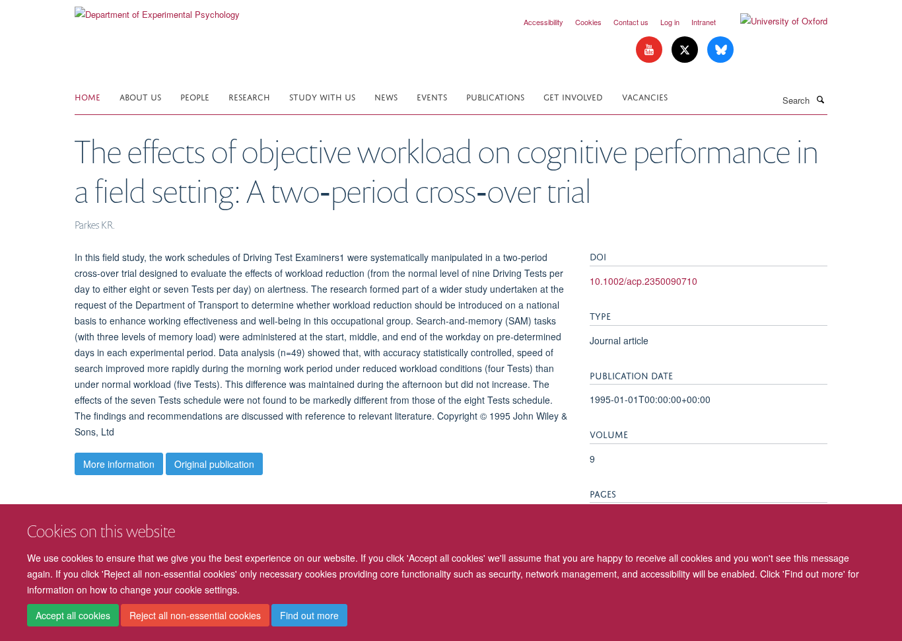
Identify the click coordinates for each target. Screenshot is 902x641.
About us (140, 96)
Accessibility (543, 22)
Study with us (322, 96)
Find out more (309, 615)
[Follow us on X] (686, 50)
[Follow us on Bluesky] (720, 50)
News (386, 96)
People (194, 96)
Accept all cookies (73, 615)
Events (432, 96)
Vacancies (645, 96)
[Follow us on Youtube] (650, 50)
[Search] (820, 99)
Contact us (630, 22)
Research (249, 96)
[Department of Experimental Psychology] (157, 9)
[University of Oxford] (773, 21)
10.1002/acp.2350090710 (643, 280)
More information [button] (119, 464)
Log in (669, 22)
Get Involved (573, 96)
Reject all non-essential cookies (195, 615)
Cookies (588, 22)
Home (87, 96)
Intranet (703, 22)
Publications (495, 96)
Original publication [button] (214, 464)
